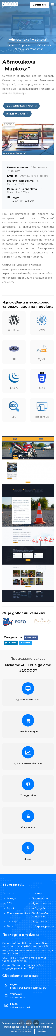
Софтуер (38, 893)
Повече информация (20, 1031)
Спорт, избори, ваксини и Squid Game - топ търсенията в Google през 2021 (26, 945)
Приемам (41, 1031)
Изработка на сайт (28, 699)
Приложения (40, 898)
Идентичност (41, 903)
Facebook (31, 637)
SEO (9, 903)
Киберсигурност (43, 926)
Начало (11, 45)
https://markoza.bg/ (21, 200)
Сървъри (12, 921)
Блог (10, 926)
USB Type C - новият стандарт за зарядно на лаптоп (24, 959)
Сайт (10, 893)
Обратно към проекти (23, 105)
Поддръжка (39, 921)
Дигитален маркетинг (28, 763)
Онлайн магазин (28, 731)
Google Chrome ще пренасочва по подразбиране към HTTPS (23, 967)
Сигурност (28, 827)
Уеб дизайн (38, 908)
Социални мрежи (17, 913)
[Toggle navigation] (52, 4)
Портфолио (26, 45)
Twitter (26, 642)
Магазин (12, 898)
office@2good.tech (20, 1007)
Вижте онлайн (16, 113)
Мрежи (28, 859)
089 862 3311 (17, 997)
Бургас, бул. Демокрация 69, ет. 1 (29, 987)
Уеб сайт (43, 45)
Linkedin (11, 642)
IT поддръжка (28, 795)
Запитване (39, 4)
